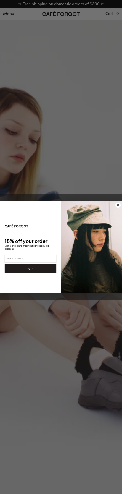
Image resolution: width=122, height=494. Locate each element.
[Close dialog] (118, 205)
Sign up (30, 268)
